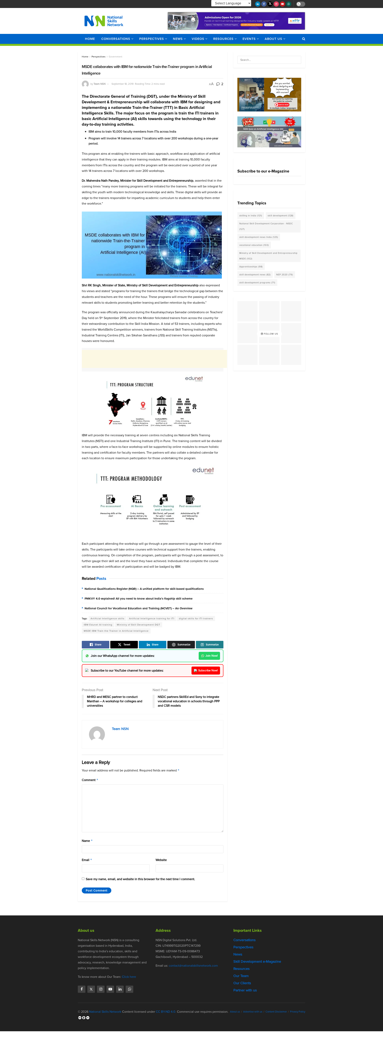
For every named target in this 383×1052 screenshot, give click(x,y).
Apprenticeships (251, 266)
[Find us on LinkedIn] (257, 4)
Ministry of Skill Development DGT (138, 624)
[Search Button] (303, 39)
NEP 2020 (284, 274)
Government (115, 56)
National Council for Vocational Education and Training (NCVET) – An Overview (138, 608)
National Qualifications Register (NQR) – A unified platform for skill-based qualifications (144, 589)
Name (87, 840)
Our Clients (242, 983)
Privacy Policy (297, 1012)
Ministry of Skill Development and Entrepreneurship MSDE (268, 255)
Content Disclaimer (276, 1012)
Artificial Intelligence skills (107, 618)
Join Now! (211, 656)
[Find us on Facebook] (264, 4)
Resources (223, 38)
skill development (280, 215)
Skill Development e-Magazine (257, 961)
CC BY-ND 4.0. (166, 1011)
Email (87, 860)
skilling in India (250, 215)
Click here (129, 976)
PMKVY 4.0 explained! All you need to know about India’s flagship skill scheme (138, 598)
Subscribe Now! (208, 670)
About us (273, 38)
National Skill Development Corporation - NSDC (266, 226)
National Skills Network (105, 1011)
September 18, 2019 (123, 84)
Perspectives (151, 38)
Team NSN (100, 84)
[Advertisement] (154, 359)
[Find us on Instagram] (276, 4)
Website (161, 860)
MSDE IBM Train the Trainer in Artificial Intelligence (116, 631)
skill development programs (257, 282)
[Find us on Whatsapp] (288, 4)
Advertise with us (252, 1012)
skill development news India (258, 237)
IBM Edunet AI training (98, 624)
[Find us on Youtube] (282, 4)
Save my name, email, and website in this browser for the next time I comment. (140, 879)
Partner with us (245, 990)
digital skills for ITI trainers (196, 618)
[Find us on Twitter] (270, 4)
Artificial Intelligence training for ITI (151, 618)
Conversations (115, 38)
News (178, 38)
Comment (90, 780)
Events (249, 38)
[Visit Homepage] (104, 21)
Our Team (241, 975)
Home (90, 38)
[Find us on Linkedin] (120, 989)
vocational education (254, 245)
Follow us (270, 333)
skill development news (255, 274)
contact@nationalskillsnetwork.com (193, 965)
